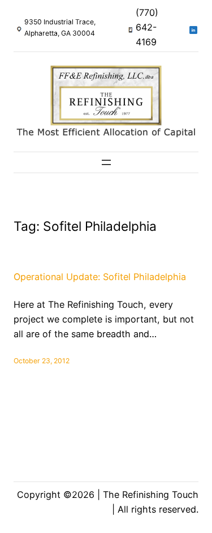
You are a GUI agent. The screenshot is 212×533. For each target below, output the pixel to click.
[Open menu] (106, 162)
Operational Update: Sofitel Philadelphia (100, 276)
